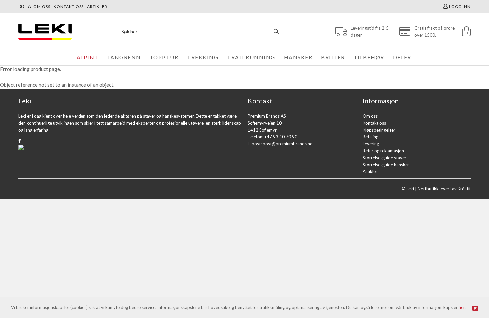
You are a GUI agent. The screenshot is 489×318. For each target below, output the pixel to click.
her (462, 307)
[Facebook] (19, 141)
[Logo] (43, 31)
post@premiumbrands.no (288, 143)
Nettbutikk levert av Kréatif (444, 188)
